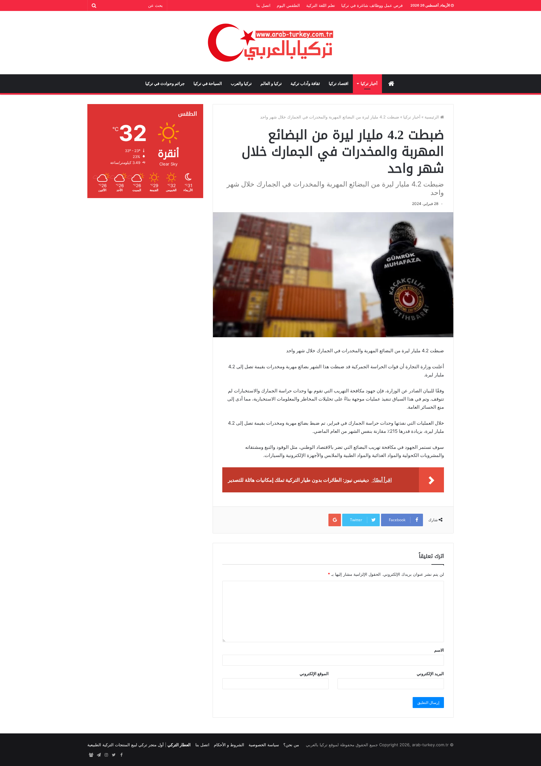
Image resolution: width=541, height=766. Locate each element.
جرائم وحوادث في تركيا (165, 83)
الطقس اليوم (288, 5)
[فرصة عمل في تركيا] (91, 755)
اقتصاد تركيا (338, 83)
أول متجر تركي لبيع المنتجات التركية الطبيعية (125, 744)
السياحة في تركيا (207, 83)
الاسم (439, 650)
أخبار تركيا (369, 83)
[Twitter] (113, 755)
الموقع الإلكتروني (314, 673)
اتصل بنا (263, 5)
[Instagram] (106, 755)
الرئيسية (432, 116)
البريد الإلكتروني (430, 673)
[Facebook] (121, 755)
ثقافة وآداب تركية (305, 83)
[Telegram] (98, 755)
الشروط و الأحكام (229, 744)
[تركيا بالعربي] (270, 43)
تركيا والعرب (241, 83)
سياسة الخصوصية (264, 744)
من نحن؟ (291, 744)
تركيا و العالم (271, 83)
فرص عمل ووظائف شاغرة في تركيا (372, 5)
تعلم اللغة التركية (320, 5)
